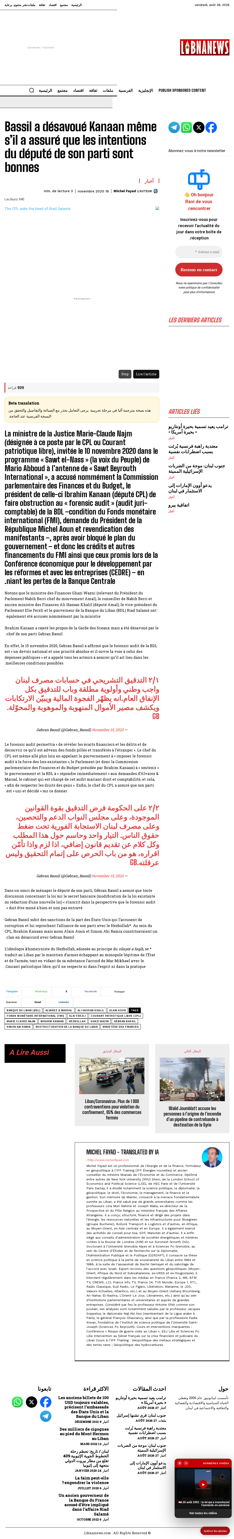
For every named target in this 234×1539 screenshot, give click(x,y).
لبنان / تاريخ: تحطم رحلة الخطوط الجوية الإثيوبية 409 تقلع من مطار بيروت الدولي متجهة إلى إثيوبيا (86, 1458)
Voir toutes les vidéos (203, 1513)
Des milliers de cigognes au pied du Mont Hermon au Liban (84, 1434)
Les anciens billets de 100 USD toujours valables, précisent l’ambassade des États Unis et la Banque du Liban (83, 1407)
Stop (125, 374)
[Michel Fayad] (156, 191)
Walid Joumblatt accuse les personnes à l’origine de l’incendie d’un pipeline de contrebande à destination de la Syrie (192, 1116)
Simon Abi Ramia (19, 1026)
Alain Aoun (117, 1010)
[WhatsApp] (17, 1402)
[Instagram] (107, 1352)
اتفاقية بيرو (178, 504)
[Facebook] (115, 1352)
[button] (31, 90)
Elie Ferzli (77, 1015)
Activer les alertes (215, 1530)
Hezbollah (77, 1021)
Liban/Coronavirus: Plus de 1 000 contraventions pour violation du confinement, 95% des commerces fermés (111, 1109)
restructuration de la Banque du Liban (67, 1026)
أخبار (171, 438)
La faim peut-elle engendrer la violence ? (85, 1480)
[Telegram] (45, 1416)
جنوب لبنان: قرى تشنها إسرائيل (141, 1415)
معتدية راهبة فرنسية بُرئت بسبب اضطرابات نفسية (193, 448)
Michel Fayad (125, 191)
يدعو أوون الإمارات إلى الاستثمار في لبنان (190, 487)
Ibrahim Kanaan (52, 1021)
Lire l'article (146, 374)
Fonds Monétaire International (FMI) (35, 1015)
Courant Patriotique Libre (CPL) (116, 1015)
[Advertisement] (117, 42)
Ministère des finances (121, 1026)
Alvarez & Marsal (58, 1010)
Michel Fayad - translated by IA (122, 1152)
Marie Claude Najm (21, 1021)
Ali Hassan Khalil (90, 1010)
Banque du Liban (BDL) (23, 1010)
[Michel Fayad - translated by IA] (212, 1251)
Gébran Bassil (125, 1021)
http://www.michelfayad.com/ (107, 1160)
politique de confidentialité (202, 287)
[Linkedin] (99, 1352)
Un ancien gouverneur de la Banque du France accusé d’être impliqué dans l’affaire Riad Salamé (83, 1504)
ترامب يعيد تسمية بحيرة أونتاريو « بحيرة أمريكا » (141, 1400)
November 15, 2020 (108, 729)
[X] (88, 1352)
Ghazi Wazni (99, 1021)
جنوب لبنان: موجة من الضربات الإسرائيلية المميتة (196, 468)
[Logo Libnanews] (204, 47)
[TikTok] (91, 1352)
